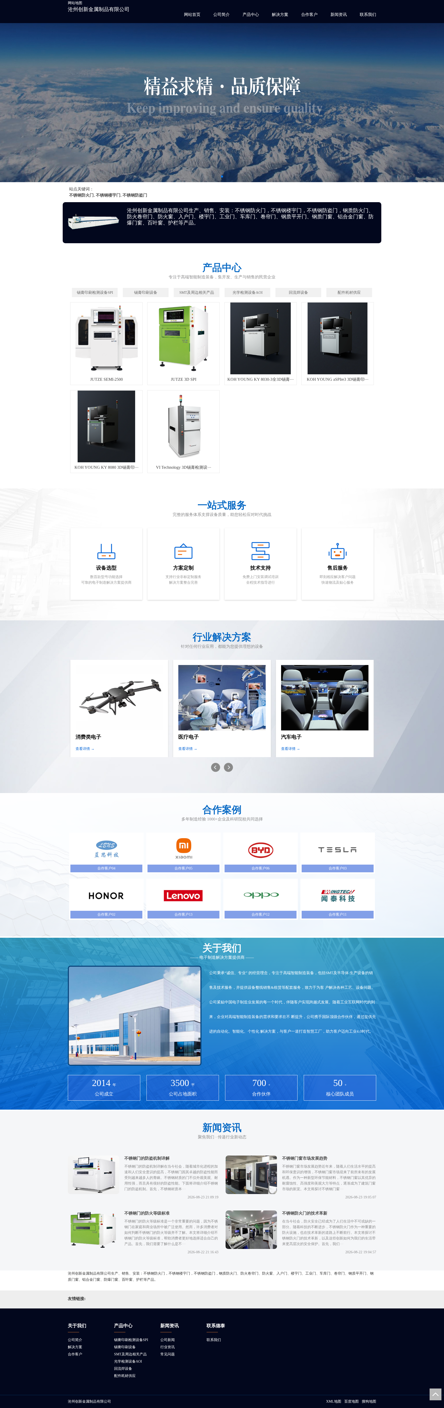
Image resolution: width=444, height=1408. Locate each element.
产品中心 (251, 14)
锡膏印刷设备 (125, 1347)
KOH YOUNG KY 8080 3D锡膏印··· (106, 467)
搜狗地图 (369, 1401)
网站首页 (192, 14)
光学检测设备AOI (128, 1361)
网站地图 (75, 3)
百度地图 (351, 1401)
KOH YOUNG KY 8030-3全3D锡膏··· (260, 379)
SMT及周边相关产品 (130, 1354)
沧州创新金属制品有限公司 (99, 9)
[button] (222, 176)
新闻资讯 (338, 14)
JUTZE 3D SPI (183, 379)
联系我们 (368, 14)
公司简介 (221, 14)
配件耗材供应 (125, 1376)
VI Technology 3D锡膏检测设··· (183, 467)
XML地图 (333, 1401)
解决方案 (280, 14)
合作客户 (309, 14)
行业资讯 (167, 1347)
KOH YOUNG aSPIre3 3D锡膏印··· (337, 379)
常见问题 (167, 1354)
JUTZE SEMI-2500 (106, 379)
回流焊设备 (123, 1369)
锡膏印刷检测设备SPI (131, 1340)
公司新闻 (167, 1340)
